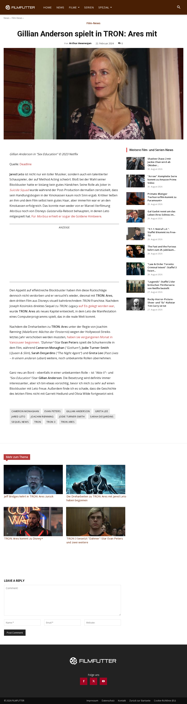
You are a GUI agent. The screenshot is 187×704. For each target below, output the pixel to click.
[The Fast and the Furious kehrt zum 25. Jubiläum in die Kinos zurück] (135, 251)
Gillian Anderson (78, 411)
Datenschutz (108, 700)
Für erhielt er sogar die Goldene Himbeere (66, 216)
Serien (89, 7)
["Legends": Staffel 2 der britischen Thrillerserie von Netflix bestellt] (135, 286)
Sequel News (20, 421)
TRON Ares (68, 421)
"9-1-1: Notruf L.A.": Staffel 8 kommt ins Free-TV (162, 232)
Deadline (26, 164)
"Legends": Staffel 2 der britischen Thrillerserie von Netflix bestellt (161, 285)
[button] (178, 7)
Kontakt (122, 700)
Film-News (17, 18)
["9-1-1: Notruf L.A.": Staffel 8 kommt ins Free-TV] (135, 233)
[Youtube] (103, 681)
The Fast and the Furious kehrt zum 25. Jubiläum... (162, 248)
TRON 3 (51, 421)
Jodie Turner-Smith (72, 416)
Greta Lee (101, 411)
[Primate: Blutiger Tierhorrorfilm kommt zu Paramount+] (135, 198)
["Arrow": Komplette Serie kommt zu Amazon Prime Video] (135, 181)
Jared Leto (18, 416)
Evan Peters (53, 411)
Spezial (103, 7)
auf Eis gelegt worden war (96, 306)
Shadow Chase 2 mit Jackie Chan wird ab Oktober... (159, 162)
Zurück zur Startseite (139, 700)
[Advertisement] (64, 255)
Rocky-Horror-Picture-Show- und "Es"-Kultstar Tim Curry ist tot (161, 302)
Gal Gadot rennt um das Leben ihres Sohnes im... (161, 213)
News (60, 7)
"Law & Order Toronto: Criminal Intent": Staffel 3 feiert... (162, 267)
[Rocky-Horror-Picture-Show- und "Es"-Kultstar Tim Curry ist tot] (135, 304)
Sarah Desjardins (102, 416)
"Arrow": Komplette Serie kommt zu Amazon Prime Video (162, 179)
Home (47, 7)
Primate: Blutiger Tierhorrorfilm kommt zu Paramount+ (162, 197)
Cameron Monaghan (25, 411)
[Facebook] (83, 681)
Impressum (92, 700)
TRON (37, 421)
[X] (93, 681)
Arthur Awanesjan (80, 43)
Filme (73, 7)
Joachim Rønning (42, 416)
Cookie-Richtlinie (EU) (165, 700)
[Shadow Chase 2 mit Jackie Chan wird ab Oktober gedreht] (135, 163)
